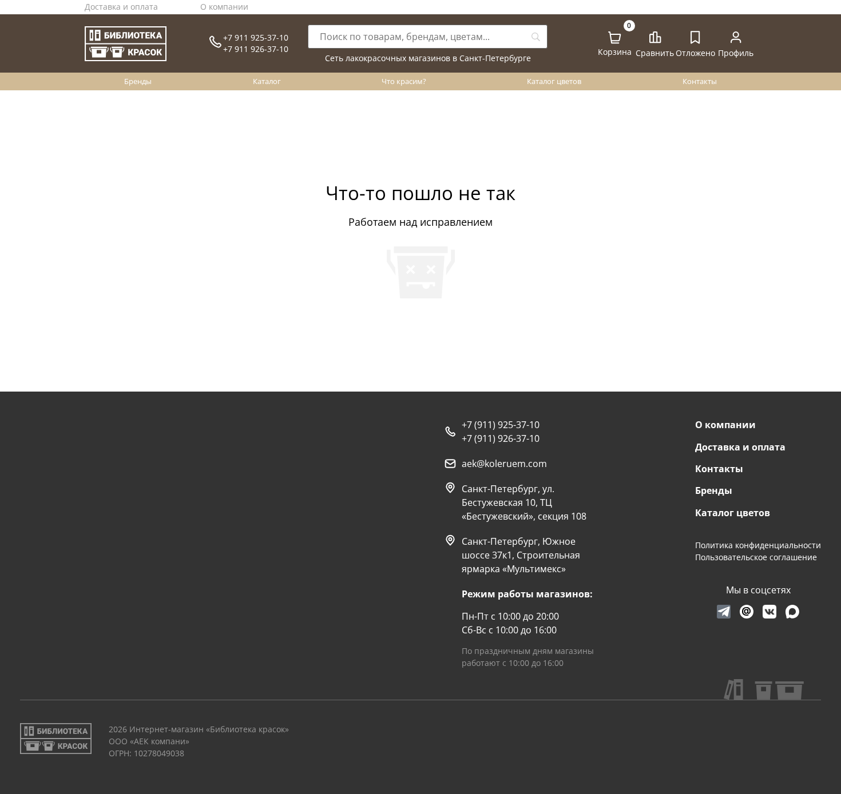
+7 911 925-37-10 (255, 37)
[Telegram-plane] (724, 612)
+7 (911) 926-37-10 (500, 438)
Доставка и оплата (121, 6)
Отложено (695, 52)
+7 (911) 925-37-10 (500, 424)
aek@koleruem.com (504, 463)
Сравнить (655, 52)
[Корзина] (614, 38)
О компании (224, 6)
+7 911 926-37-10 (255, 48)
